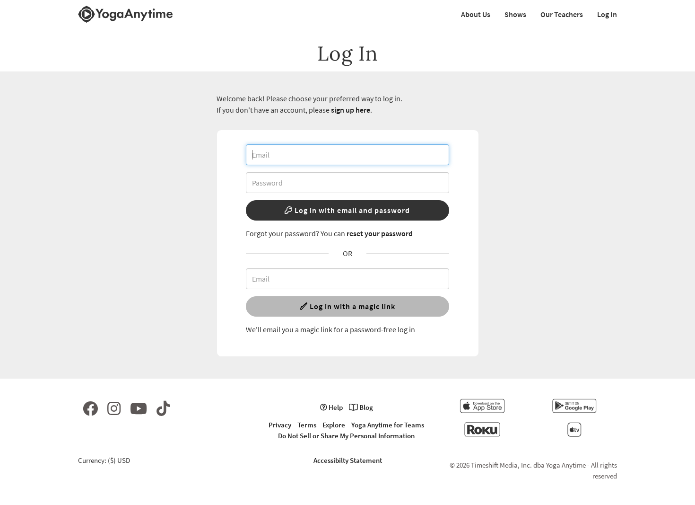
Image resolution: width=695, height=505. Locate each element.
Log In (607, 14)
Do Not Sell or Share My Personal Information (346, 435)
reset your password (380, 233)
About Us (475, 14)
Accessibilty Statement (347, 460)
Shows (515, 14)
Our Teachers (561, 14)
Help (335, 407)
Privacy (280, 424)
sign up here (350, 110)
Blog (365, 407)
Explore (333, 424)
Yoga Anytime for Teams (387, 424)
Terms (306, 424)
